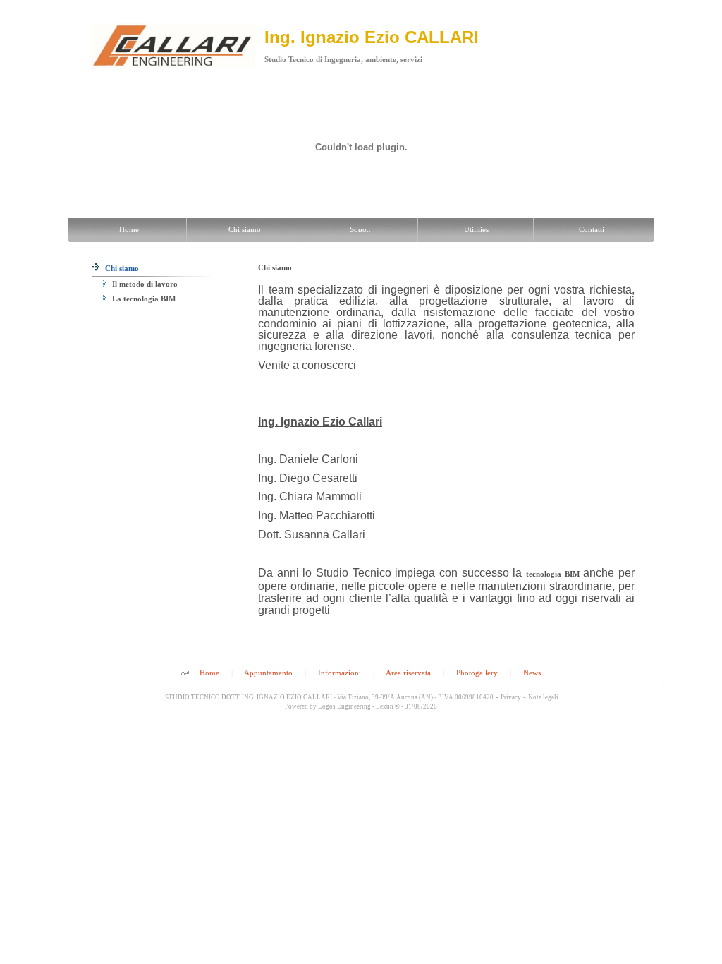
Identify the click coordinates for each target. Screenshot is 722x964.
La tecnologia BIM (143, 298)
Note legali (543, 697)
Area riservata (408, 672)
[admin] (185, 674)
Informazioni (339, 672)
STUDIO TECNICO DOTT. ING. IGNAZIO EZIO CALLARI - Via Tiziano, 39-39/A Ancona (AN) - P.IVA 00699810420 (329, 697)
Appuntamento (268, 672)
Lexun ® (388, 706)
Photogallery (477, 672)
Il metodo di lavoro (144, 283)
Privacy (511, 697)
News (532, 672)
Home (209, 672)
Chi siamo (121, 268)
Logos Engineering (344, 706)
